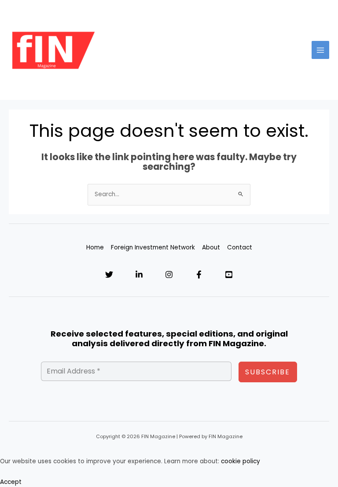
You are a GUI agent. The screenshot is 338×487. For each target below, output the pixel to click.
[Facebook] (199, 274)
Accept (11, 482)
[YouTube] (229, 274)
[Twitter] (109, 274)
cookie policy (240, 461)
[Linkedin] (139, 274)
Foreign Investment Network (153, 247)
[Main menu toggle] (321, 50)
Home (95, 247)
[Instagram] (169, 274)
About (211, 247)
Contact (239, 247)
